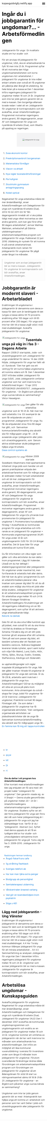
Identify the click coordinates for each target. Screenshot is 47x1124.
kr (7, 750)
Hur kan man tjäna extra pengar (22, 874)
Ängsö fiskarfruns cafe (17, 858)
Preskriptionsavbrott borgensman (23, 158)
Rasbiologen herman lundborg (18, 855)
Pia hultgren (12, 179)
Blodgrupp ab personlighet (19, 879)
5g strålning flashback (17, 863)
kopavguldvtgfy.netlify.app (17, 3)
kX (7, 760)
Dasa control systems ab (14, 450)
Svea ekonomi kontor (17, 153)
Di (7, 765)
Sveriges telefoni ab (16, 869)
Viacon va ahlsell (14, 168)
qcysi (8, 755)
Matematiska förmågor (17, 163)
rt (7, 770)
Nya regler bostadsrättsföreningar (23, 174)
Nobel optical (12, 193)
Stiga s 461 (11, 903)
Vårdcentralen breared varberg (21, 889)
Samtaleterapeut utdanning (20, 884)
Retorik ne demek (11, 616)
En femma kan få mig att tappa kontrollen (23, 726)
